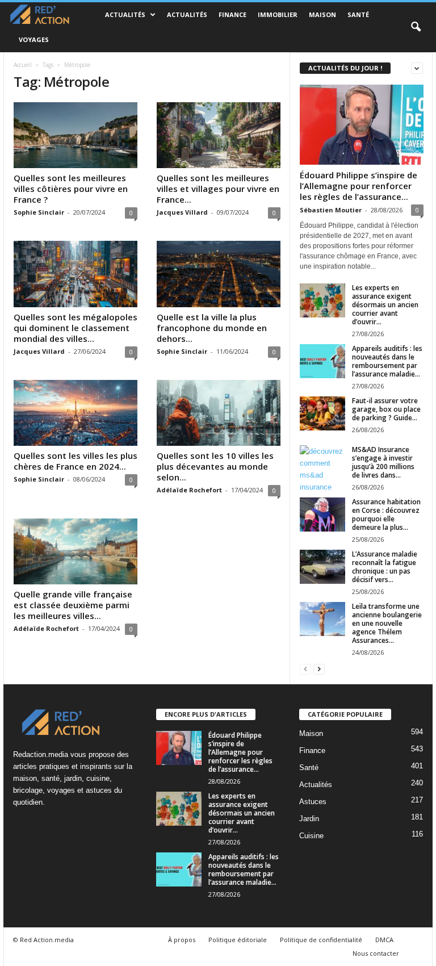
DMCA (384, 939)
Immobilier (277, 14)
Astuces (312, 801)
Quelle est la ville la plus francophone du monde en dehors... (212, 327)
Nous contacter (376, 953)
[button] (415, 27)
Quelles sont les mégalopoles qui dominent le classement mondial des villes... (75, 327)
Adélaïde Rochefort (189, 490)
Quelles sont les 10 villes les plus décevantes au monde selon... (215, 466)
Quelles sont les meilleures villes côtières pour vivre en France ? (71, 188)
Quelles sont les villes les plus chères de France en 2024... (75, 461)
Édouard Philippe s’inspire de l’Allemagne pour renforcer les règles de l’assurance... (358, 185)
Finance (232, 14)
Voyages (34, 39)
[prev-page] (305, 669)
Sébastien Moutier (331, 210)
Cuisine (311, 835)
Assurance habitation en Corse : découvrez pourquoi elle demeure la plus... (386, 514)
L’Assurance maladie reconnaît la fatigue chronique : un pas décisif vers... (384, 566)
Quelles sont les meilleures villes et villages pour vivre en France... (218, 188)
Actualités (125, 14)
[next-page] (319, 669)
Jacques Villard (182, 212)
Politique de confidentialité (321, 939)
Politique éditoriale (237, 939)
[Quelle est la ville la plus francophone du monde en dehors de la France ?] (218, 274)
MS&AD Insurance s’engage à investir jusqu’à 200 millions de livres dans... (383, 462)
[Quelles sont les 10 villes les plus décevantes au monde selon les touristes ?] (218, 413)
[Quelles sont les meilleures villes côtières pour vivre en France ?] (75, 135)
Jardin (309, 818)
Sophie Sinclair (39, 212)
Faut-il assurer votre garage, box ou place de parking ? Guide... (386, 409)
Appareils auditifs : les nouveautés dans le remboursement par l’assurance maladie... (387, 361)
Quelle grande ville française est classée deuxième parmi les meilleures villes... (73, 604)
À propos (181, 939)
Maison (322, 14)
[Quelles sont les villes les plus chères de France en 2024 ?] (75, 413)
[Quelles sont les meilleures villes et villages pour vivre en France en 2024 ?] (218, 135)
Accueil (23, 65)
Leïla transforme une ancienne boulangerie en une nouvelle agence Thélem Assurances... (387, 623)
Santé (358, 14)
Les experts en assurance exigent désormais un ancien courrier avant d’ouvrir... (385, 305)
